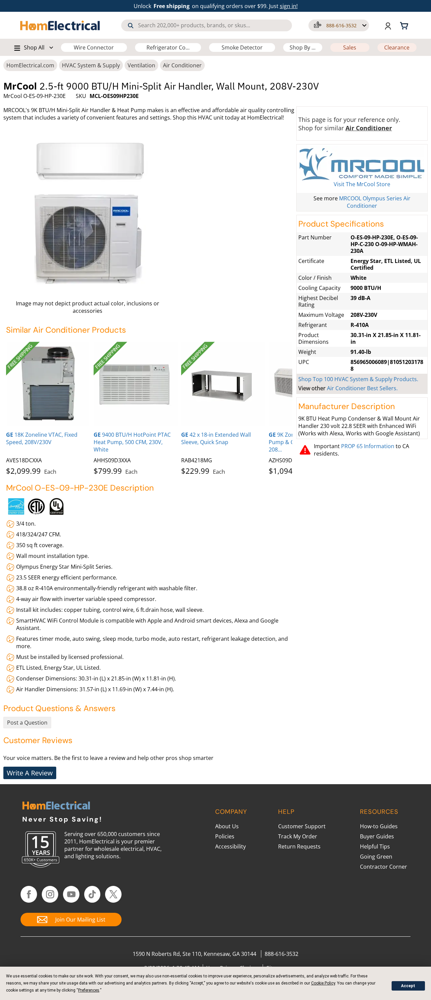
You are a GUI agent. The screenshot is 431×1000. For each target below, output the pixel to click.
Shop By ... (303, 47)
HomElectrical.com (30, 65)
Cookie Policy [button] (323, 983)
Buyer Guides (377, 836)
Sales (349, 47)
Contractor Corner (383, 866)
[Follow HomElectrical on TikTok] (92, 894)
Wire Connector (94, 47)
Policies (224, 836)
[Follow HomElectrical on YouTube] (71, 894)
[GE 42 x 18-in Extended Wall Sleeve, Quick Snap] (223, 384)
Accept (408, 986)
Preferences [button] (88, 990)
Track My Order (297, 836)
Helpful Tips (375, 846)
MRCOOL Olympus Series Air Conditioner (374, 202)
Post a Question (27, 722)
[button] (339, 25)
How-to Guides (379, 826)
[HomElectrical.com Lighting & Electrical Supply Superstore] (56, 806)
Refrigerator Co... (168, 47)
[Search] (130, 25)
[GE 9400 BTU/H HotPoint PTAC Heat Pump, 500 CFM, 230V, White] (136, 384)
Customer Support (302, 826)
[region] (149, 407)
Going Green (376, 856)
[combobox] (206, 25)
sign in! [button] (289, 6)
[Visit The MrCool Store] (362, 163)
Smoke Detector (242, 47)
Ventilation (141, 65)
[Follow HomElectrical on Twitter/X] (113, 894)
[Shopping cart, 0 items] (405, 25)
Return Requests (299, 846)
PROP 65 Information (367, 446)
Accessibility (230, 846)
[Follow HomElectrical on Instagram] (50, 894)
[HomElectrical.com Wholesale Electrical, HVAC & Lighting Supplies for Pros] (60, 25)
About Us (227, 826)
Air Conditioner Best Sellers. (362, 388)
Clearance (396, 47)
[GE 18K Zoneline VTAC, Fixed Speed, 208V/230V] (48, 384)
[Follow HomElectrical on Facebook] (29, 894)
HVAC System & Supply (91, 65)
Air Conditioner (182, 65)
